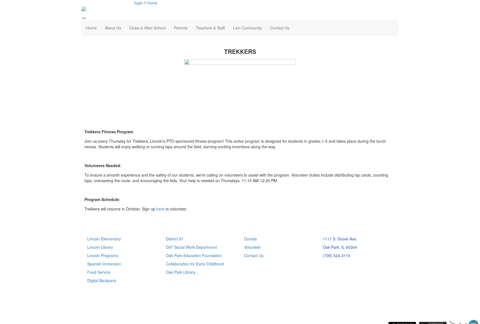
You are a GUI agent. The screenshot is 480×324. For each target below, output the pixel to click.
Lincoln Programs (102, 255)
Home (91, 28)
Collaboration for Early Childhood (195, 264)
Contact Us (279, 28)
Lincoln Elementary (104, 239)
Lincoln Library (100, 247)
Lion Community (247, 28)
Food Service (99, 272)
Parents (181, 28)
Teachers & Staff (210, 28)
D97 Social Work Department (191, 247)
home (152, 3)
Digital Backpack (101, 280)
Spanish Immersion (104, 264)
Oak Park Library (181, 272)
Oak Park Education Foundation (194, 255)
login (138, 3)
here (160, 209)
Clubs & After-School (147, 28)
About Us (113, 28)
